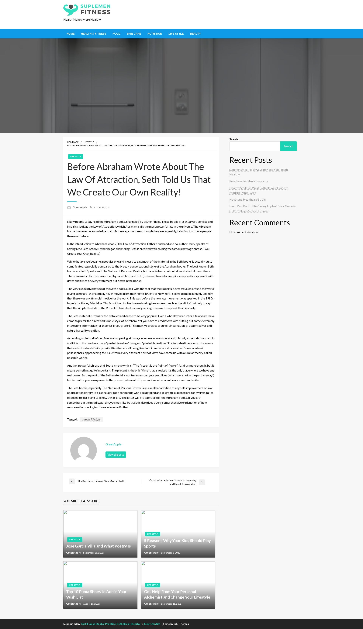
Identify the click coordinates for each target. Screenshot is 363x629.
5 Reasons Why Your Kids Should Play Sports (177, 543)
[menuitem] (70, 33)
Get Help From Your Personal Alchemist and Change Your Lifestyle (177, 594)
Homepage (72, 142)
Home (70, 33)
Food (116, 33)
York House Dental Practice (98, 623)
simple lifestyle (91, 419)
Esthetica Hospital (128, 623)
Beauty (195, 33)
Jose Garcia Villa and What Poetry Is (98, 546)
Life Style (176, 33)
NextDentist (152, 623)
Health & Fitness (93, 33)
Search (233, 139)
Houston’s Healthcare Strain (247, 199)
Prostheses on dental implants (248, 181)
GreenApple (80, 207)
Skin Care (134, 33)
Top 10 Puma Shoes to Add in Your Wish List (96, 594)
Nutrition (154, 33)
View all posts (115, 454)
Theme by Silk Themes (175, 623)
